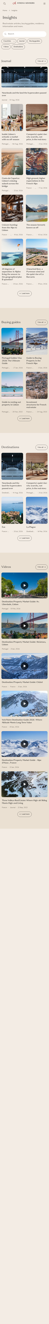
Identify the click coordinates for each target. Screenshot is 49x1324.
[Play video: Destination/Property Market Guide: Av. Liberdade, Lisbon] (24, 586)
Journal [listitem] (21, 41)
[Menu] (44, 3)
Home (5, 10)
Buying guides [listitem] (34, 41)
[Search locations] (4, 3)
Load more (26, 293)
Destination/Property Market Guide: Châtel (22, 682)
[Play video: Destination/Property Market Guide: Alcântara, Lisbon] (24, 627)
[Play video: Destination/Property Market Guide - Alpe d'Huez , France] (24, 745)
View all (40, 61)
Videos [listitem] (6, 47)
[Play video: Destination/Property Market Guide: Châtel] (24, 667)
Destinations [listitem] (18, 47)
